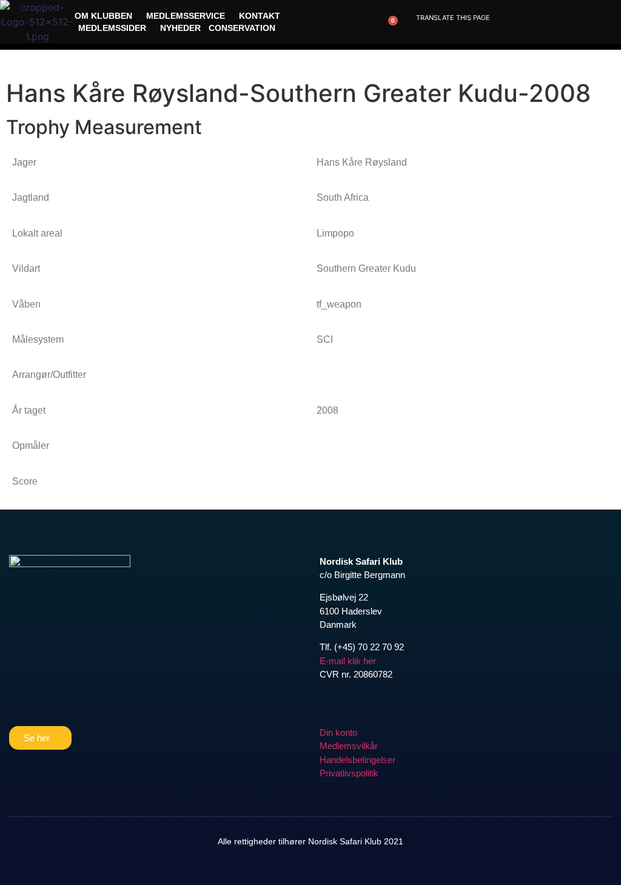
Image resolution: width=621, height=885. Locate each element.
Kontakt (259, 16)
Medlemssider (112, 28)
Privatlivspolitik (349, 773)
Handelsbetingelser (357, 760)
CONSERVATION (242, 28)
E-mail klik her (348, 661)
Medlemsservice (185, 16)
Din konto (338, 732)
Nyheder (180, 28)
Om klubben (103, 16)
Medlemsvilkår (349, 746)
